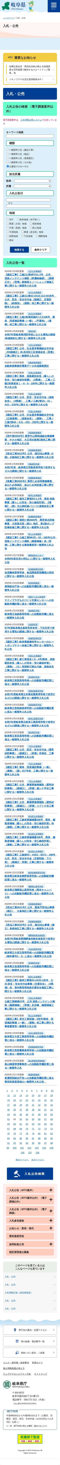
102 (29, 1148)
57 (45, 1119)
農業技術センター (35, 555)
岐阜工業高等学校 (35, 719)
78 (27, 1133)
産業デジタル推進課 (36, 597)
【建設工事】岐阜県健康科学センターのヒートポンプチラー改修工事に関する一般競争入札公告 (29, 645)
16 (39, 1095)
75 (8, 1133)
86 (27, 1138)
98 (51, 1143)
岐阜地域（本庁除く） (30, 219)
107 (30, 1152)
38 (27, 1110)
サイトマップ (40, 1374)
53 (21, 1119)
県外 (11, 240)
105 (51, 1148)
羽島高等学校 (33, 464)
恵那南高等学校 (34, 705)
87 (33, 1138)
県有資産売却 (16, 1236)
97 (45, 1143)
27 (8, 1105)
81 (45, 1133)
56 (39, 1119)
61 (21, 1124)
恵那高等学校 (33, 677)
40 (39, 1110)
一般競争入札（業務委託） (22, 158)
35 (8, 1110)
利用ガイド (37, 1362)
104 (44, 1148)
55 (33, 1119)
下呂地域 (28, 236)
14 (27, 1095)
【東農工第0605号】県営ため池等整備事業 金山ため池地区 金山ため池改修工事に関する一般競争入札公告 (29, 485)
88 (39, 1138)
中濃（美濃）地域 (17, 228)
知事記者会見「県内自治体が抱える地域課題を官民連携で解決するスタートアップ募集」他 (29, 69)
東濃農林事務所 (34, 478)
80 (39, 1133)
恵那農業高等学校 (35, 1047)
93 (21, 1143)
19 (8, 1100)
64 (39, 1124)
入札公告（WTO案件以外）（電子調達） (28, 1211)
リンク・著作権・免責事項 (16, 1362)
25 (45, 1100)
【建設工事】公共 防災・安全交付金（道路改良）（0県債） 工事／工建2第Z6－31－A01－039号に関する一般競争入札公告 (29, 401)
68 (14, 1129)
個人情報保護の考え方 (14, 1368)
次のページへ (37, 1159)
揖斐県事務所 (33, 583)
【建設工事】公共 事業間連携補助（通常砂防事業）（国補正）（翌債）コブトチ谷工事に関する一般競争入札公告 (29, 806)
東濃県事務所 (33, 1075)
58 (51, 1119)
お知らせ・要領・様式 (21, 1228)
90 (51, 1138)
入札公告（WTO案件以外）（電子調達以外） (28, 1200)
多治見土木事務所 (35, 816)
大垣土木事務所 (34, 998)
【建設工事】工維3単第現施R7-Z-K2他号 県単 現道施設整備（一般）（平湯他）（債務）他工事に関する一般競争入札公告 (30, 321)
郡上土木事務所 (34, 534)
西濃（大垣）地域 (17, 223)
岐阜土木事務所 (34, 495)
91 (8, 1143)
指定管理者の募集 (19, 1252)
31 (33, 1105)
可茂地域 (13, 232)
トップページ (8, 18)
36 (14, 1110)
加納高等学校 (33, 611)
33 (45, 1105)
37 (21, 1110)
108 (37, 1152)
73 (45, 1129)
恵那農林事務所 (34, 433)
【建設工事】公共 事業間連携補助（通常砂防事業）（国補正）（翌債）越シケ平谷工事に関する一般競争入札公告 (29, 788)
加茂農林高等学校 (35, 569)
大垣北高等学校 (34, 949)
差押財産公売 (16, 1244)
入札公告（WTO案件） (22, 1190)
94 (27, 1143)
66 (51, 1124)
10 (52, 1090)
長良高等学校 (33, 732)
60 (14, 1124)
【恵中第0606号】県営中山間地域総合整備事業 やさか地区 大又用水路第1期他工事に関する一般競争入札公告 (30, 440)
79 (33, 1133)
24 (39, 1100)
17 (45, 1095)
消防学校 (32, 331)
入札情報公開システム (31, 120)
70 (27, 1129)
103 (37, 1148)
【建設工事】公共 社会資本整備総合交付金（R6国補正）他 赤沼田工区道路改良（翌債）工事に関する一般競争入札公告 (30, 352)
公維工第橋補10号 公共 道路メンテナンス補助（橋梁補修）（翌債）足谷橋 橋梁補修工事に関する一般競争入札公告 (30, 1005)
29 (21, 1105)
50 (51, 1114)
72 (39, 1129)
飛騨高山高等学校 (35, 886)
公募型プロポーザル (19, 166)
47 (33, 1114)
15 (33, 1095)
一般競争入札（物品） (20, 154)
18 (51, 1095)
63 (33, 1124)
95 (33, 1143)
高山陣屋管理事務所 (36, 1061)
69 (21, 1129)
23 (33, 1100)
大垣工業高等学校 (35, 1033)
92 (14, 1143)
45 (21, 1114)
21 (21, 1100)
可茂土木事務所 (34, 373)
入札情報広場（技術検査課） (19, 1292)
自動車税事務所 (34, 363)
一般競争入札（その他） (21, 162)
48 (39, 1114)
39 (33, 1110)
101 (22, 1148)
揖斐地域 (36, 223)
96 (39, 1143)
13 (21, 1095)
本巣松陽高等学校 (35, 691)
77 (21, 1133)
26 (51, 1100)
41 (45, 1110)
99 (8, 1148)
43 (8, 1114)
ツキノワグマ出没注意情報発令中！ (26, 79)
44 (14, 1114)
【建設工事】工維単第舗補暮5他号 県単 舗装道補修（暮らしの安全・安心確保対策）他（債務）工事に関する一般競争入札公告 (30, 823)
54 (27, 1119)
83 (8, 1138)
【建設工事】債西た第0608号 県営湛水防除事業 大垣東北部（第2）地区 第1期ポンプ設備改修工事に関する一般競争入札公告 (29, 524)
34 (51, 1105)
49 (45, 1114)
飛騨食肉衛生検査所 (36, 935)
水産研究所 (33, 625)
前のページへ (22, 1159)
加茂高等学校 (33, 963)
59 (8, 1124)
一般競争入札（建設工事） (22, 150)
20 (14, 1100)
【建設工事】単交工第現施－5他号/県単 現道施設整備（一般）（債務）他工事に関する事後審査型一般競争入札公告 (29, 1023)
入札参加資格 (16, 1220)
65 (45, 1124)
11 (8, 1095)
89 (45, 1138)
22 (27, 1100)
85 (21, 1138)
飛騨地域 (42, 236)
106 (22, 1152)
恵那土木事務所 (34, 656)
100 (14, 1148)
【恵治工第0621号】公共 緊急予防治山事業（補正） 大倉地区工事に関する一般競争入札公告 (29, 911)
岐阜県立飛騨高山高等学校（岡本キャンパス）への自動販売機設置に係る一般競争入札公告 (29, 894)
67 (8, 1129)
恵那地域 (13, 236)
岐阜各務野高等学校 (36, 873)
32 (39, 1105)
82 (51, 1133)
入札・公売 (10, 1276)
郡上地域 (36, 228)
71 (33, 1129)
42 (51, 1110)
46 (27, 1114)
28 (14, 1105)
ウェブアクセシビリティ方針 (17, 1374)
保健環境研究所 (34, 638)
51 (8, 1119)
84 (14, 1138)
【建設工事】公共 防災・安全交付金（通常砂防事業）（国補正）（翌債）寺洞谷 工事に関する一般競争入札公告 (29, 753)
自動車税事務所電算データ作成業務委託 (27, 366)
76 (14, 1133)
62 (27, 1124)
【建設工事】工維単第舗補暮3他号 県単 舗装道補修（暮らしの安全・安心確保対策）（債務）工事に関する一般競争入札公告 (30, 841)
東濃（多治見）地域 (33, 232)
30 (27, 1105)
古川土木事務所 (34, 271)
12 (14, 1095)
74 (51, 1129)
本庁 (11, 219)
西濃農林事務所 (34, 517)
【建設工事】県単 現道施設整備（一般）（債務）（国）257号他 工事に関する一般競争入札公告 (29, 771)
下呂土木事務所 (34, 345)
